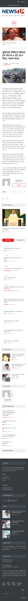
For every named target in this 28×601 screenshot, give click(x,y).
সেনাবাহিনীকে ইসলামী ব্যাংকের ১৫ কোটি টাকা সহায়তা (13, 311)
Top (22, 590)
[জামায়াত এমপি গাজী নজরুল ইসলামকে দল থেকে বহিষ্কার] (6, 378)
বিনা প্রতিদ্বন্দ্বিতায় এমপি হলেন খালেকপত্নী (11, 248)
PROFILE (19, 185)
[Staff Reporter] (6, 182)
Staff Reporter (7, 64)
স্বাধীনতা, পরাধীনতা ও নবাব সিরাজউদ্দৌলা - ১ (12, 341)
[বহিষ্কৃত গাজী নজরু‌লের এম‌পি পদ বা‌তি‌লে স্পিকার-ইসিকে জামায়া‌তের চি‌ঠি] (6, 367)
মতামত (5, 342)
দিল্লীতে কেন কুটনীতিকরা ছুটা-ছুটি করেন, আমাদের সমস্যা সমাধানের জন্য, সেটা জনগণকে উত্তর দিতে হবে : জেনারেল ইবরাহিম (14, 301)
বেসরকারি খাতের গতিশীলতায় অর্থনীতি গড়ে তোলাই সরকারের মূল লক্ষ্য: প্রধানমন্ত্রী (18, 356)
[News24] (13, 12)
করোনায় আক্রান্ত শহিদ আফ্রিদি (9, 277)
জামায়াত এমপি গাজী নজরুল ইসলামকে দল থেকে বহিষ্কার (14, 5)
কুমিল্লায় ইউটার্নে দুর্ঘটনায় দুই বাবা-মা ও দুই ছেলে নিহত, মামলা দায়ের (13, 55)
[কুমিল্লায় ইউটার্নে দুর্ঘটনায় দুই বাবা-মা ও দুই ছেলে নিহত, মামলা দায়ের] (14, 75)
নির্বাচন (7, 270)
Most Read (8, 240)
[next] (24, 34)
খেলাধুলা (5, 279)
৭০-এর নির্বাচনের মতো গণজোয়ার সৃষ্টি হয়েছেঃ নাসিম (13, 268)
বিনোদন (13, 585)
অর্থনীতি (5, 313)
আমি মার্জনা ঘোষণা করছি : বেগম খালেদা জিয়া (11, 321)
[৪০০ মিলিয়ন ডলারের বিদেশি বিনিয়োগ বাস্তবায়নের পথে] (6, 534)
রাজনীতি (3, 44)
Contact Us (23, 598)
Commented (20, 240)
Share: (4, 192)
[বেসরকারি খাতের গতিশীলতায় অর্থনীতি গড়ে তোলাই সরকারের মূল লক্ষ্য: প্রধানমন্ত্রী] (14, 217)
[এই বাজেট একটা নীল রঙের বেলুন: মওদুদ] (14, 34)
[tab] (8, 241)
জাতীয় (3, 231)
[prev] (4, 34)
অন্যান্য (9, 585)
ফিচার (7, 261)
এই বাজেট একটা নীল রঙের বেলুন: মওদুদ (9, 42)
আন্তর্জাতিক (19, 583)
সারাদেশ (6, 63)
